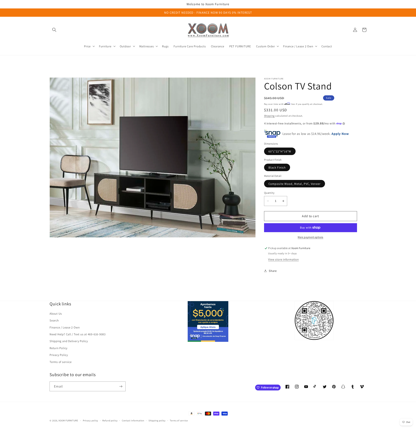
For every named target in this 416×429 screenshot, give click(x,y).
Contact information (133, 420)
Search (54, 320)
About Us (56, 313)
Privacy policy (90, 420)
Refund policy (110, 420)
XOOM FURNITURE (68, 420)
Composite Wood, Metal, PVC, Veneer (294, 183)
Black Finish (277, 167)
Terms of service (61, 362)
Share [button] (273, 271)
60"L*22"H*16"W (279, 151)
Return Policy (58, 348)
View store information (283, 259)
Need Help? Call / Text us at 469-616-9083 (78, 334)
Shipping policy (157, 420)
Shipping (269, 115)
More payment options (310, 237)
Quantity (269, 193)
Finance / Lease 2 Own (65, 327)
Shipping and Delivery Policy (69, 341)
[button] (54, 29)
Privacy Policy (59, 355)
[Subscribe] (120, 386)
